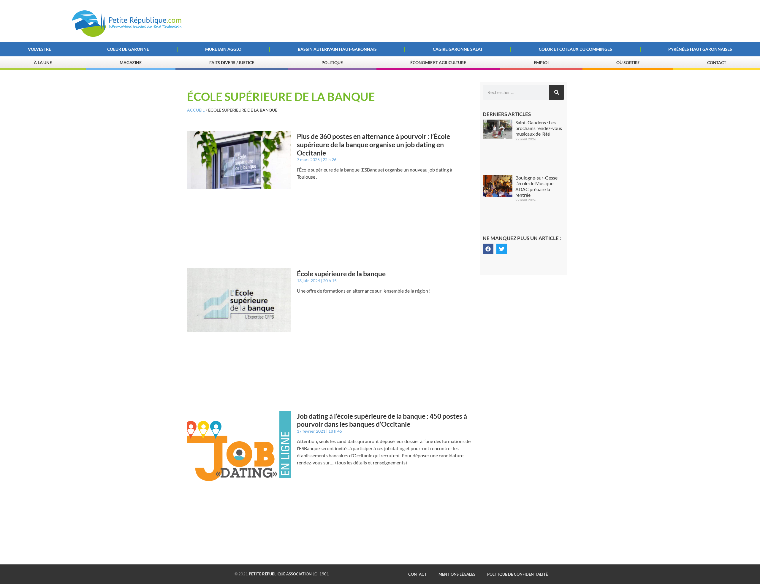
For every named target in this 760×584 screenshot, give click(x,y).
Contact (716, 62)
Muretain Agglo (223, 49)
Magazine (131, 62)
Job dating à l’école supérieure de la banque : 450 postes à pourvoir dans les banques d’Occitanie (382, 420)
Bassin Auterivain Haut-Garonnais (337, 49)
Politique (332, 62)
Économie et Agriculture (438, 62)
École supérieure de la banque (341, 273)
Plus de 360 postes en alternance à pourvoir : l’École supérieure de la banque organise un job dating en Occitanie (373, 144)
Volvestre (39, 49)
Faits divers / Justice (231, 62)
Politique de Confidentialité (517, 574)
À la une (43, 62)
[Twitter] (501, 249)
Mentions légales (456, 574)
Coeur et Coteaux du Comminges (575, 49)
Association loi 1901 (289, 574)
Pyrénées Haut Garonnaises (700, 49)
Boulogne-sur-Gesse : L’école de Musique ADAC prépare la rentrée (537, 186)
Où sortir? (627, 62)
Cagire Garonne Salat (458, 49)
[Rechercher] (556, 92)
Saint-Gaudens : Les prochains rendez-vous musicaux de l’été (538, 128)
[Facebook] (488, 249)
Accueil (196, 110)
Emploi (541, 62)
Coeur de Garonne (128, 49)
